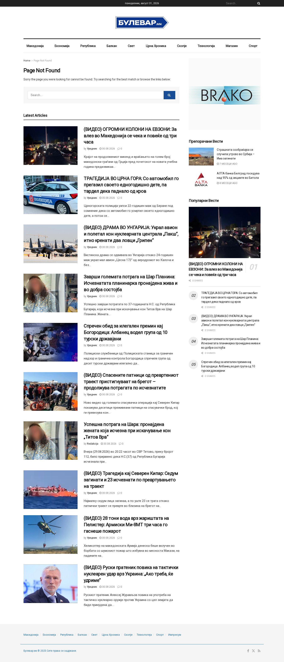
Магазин (232, 46)
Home (26, 60)
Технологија (206, 46)
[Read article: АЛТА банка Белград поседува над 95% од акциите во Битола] (201, 180)
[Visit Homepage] (142, 22)
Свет (131, 46)
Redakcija (92, 443)
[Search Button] (258, 3)
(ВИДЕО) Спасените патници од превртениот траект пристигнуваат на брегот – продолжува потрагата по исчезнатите (131, 382)
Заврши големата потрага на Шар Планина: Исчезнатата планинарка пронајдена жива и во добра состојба (130, 283)
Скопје (182, 46)
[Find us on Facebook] (248, 651)
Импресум (174, 634)
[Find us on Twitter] (253, 651)
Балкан (112, 46)
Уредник (92, 148)
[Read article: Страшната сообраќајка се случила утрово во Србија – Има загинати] (201, 157)
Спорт (253, 46)
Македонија (35, 46)
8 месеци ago (228, 183)
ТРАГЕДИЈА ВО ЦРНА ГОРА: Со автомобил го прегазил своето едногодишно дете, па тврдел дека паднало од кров (131, 185)
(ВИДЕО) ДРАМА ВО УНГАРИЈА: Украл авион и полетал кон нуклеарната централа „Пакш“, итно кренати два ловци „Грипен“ (131, 234)
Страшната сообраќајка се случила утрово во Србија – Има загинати (235, 154)
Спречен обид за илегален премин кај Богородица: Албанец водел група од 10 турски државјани (125, 332)
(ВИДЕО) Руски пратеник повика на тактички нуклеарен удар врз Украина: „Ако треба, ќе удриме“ (131, 574)
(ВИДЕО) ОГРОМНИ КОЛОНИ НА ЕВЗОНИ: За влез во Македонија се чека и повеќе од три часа (130, 136)
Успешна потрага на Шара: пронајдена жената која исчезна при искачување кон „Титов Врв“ (127, 431)
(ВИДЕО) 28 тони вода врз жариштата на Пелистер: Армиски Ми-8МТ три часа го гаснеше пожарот (126, 525)
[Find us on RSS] (259, 651)
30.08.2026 (108, 148)
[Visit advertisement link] (225, 94)
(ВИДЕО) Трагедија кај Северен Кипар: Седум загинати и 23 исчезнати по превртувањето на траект (131, 480)
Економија (62, 46)
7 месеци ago (228, 163)
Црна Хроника (156, 46)
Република (88, 46)
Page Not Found (43, 60)
